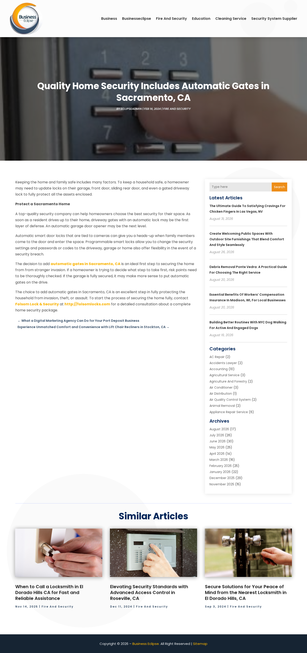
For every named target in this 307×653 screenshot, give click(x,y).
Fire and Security (171, 18)
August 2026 (219, 429)
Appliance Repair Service (228, 412)
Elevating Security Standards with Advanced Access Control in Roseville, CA (149, 592)
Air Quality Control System (230, 399)
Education (201, 18)
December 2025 (222, 478)
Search (279, 187)
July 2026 (216, 435)
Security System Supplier (274, 18)
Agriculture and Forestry (228, 381)
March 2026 (218, 459)
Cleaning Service (230, 18)
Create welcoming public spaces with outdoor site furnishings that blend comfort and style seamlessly (246, 239)
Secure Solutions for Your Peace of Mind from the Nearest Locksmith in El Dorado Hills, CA (246, 592)
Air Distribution (220, 393)
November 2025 (221, 484)
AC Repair (217, 357)
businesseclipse (136, 18)
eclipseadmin (131, 109)
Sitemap (200, 643)
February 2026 (220, 466)
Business (109, 18)
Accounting (218, 369)
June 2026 (217, 441)
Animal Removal (222, 405)
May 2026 (217, 447)
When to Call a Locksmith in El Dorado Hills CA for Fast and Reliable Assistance (49, 592)
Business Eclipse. (146, 643)
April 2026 (217, 453)
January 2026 (220, 472)
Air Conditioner (221, 387)
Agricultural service (224, 375)
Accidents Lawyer (223, 363)
